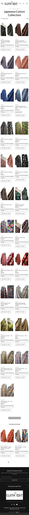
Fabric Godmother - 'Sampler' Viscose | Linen (20, 447)
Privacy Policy (11, 512)
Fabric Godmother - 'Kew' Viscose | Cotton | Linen (7, 447)
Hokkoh (2, 39)
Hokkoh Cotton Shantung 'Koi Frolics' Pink (21, 74)
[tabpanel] (7, 443)
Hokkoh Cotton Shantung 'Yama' (7, 237)
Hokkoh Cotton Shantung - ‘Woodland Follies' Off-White (20, 303)
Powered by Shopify (19, 501)
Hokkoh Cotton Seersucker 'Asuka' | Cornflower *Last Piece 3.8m (21, 107)
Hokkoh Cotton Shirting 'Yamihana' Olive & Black (5, 41)
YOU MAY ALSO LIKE (14, 424)
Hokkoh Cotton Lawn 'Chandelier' (21, 172)
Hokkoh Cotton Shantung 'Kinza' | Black (21, 271)
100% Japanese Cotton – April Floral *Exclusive (6, 402)
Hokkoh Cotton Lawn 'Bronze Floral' (6, 205)
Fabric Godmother (4, 445)
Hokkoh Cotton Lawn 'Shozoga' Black (7, 140)
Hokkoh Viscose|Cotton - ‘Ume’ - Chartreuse (7, 336)
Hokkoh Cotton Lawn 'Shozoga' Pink (7, 173)
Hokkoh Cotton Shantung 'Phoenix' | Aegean (5, 303)
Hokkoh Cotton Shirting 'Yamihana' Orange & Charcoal (21, 41)
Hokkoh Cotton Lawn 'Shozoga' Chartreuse (21, 140)
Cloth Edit (11, 3)
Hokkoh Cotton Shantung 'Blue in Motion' (7, 107)
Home (10, 8)
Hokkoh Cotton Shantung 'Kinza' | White (7, 271)
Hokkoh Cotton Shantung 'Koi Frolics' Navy (6, 74)
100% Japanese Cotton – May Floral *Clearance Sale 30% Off (6, 369)
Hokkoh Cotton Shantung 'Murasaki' (20, 238)
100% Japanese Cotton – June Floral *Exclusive (21, 369)
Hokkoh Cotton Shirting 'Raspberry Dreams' (19, 205)
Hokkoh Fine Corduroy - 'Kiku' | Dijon (21, 336)
